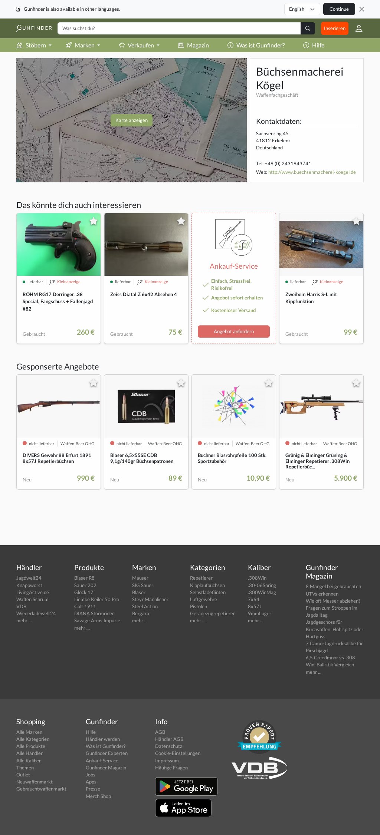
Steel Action (145, 606)
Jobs (90, 775)
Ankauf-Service (102, 760)
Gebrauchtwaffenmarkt (41, 789)
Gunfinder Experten (107, 753)
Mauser (140, 578)
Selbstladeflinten (208, 592)
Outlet (23, 775)
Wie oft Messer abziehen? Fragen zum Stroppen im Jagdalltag (333, 608)
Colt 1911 (85, 606)
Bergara (140, 613)
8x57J (255, 606)
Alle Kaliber (28, 760)
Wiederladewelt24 (36, 613)
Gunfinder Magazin (106, 768)
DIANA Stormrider (94, 613)
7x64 (253, 599)
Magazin (198, 45)
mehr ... (24, 620)
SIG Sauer (142, 585)
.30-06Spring (262, 585)
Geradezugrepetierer (212, 613)
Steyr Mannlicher (150, 599)
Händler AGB (169, 739)
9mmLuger (259, 613)
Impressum (167, 760)
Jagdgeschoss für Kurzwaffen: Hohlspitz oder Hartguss (334, 629)
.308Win (257, 578)
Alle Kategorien (32, 739)
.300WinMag (262, 592)
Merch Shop (98, 796)
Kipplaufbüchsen (207, 585)
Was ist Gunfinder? (260, 45)
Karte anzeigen (131, 120)
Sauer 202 (85, 585)
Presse (93, 789)
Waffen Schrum (32, 599)
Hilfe (318, 45)
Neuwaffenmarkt (34, 782)
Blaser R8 (84, 578)
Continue (339, 9)
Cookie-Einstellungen (177, 753)
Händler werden (103, 739)
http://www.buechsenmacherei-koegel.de (312, 172)
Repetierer (201, 578)
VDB (21, 606)
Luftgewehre (203, 599)
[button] (356, 28)
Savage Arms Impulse (97, 620)
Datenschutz (168, 746)
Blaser (138, 592)
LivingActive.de (32, 592)
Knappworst (29, 585)
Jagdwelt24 (29, 578)
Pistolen (198, 606)
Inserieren (334, 28)
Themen (25, 768)
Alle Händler (29, 753)
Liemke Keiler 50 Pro (96, 599)
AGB (160, 732)
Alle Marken (29, 732)
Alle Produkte (30, 746)
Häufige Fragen (171, 768)
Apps (91, 782)
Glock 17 (84, 592)
